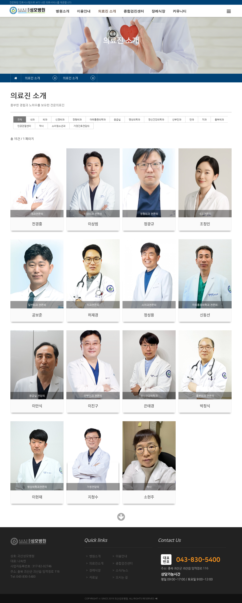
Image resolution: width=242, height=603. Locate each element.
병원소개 (62, 11)
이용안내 (84, 11)
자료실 (93, 577)
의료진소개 (96, 563)
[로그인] (156, 598)
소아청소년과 (58, 126)
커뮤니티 (179, 11)
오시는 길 (122, 577)
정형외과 (77, 119)
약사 (41, 126)
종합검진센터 (134, 11)
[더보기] (121, 519)
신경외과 (59, 119)
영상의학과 (134, 119)
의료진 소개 (107, 11)
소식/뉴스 (122, 570)
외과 (45, 119)
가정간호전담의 (81, 126)
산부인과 (176, 119)
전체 (19, 119)
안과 (191, 119)
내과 (32, 119)
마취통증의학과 (98, 119)
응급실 (117, 119)
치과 (204, 119)
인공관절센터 (24, 126)
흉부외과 (219, 119)
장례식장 (158, 11)
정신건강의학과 (156, 119)
